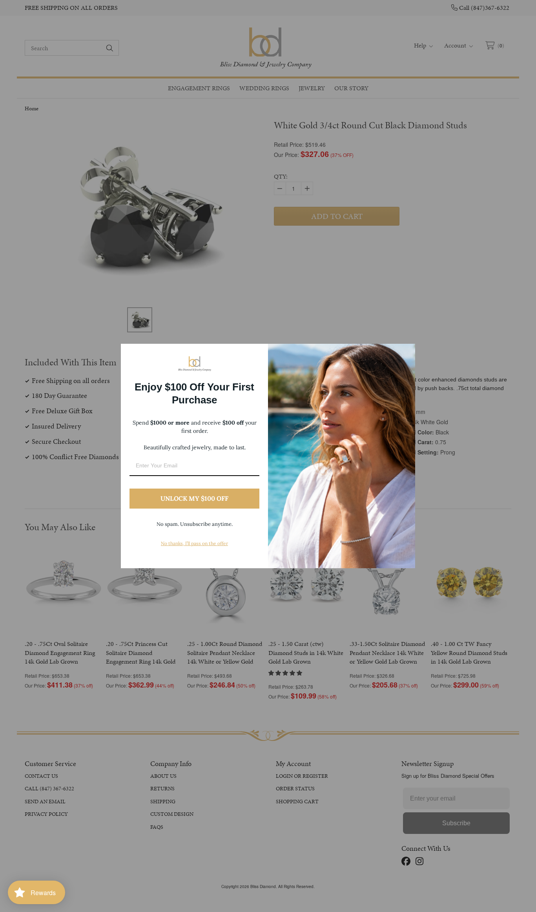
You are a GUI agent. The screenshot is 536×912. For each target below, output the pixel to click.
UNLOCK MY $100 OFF (194, 498)
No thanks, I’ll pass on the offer (194, 543)
